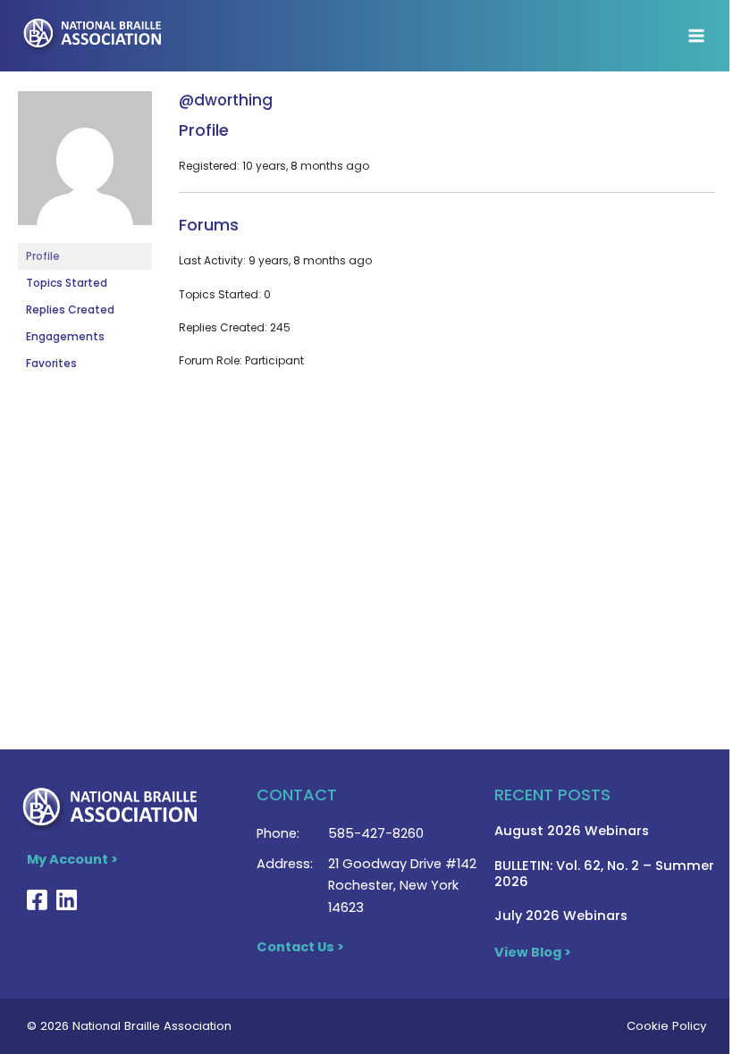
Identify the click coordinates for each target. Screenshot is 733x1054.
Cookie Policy (666, 1025)
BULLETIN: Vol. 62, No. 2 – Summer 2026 (604, 874)
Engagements (65, 336)
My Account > (72, 859)
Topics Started (66, 282)
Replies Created (70, 309)
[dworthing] (85, 165)
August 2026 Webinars (571, 831)
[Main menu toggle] (696, 35)
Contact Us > (300, 947)
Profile (43, 256)
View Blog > (532, 952)
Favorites (51, 363)
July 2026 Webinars (561, 915)
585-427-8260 (376, 833)
